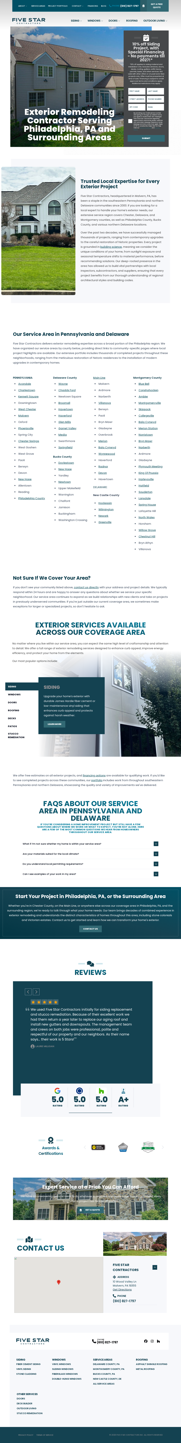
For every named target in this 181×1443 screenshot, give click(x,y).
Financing (93, 6)
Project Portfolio (58, 6)
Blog (103, 6)
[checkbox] (130, 121)
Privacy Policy (25, 1435)
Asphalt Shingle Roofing (151, 1364)
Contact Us (90, 928)
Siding (75, 21)
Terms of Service (44, 1435)
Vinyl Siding (23, 1369)
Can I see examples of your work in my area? (49, 874)
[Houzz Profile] (158, 1341)
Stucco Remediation (30, 1413)
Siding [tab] (12, 686)
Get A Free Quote (157, 6)
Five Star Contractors (126, 1267)
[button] (58, 1282)
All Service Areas (103, 1383)
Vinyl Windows (61, 1364)
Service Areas (38, 6)
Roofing (132, 21)
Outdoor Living (154, 21)
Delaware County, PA (106, 1364)
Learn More (54, 724)
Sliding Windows (62, 1369)
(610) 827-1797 (124, 1301)
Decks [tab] (12, 718)
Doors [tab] (12, 702)
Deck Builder (24, 1403)
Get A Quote (92, 1209)
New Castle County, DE (107, 1378)
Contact (76, 6)
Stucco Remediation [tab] (16, 735)
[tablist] (21, 712)
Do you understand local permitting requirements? (53, 864)
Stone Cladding (26, 1374)
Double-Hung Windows (66, 1378)
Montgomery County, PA (108, 1369)
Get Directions (122, 1289)
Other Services (27, 1394)
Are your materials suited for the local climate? (51, 854)
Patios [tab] (12, 726)
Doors (113, 21)
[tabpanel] (109, 704)
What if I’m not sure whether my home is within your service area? (62, 843)
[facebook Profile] (146, 1341)
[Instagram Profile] (152, 1341)
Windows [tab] (14, 694)
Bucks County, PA (104, 1374)
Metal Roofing (145, 1369)
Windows (94, 21)
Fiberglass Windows (65, 1374)
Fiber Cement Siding (28, 1364)
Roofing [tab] (13, 710)
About (21, 6)
